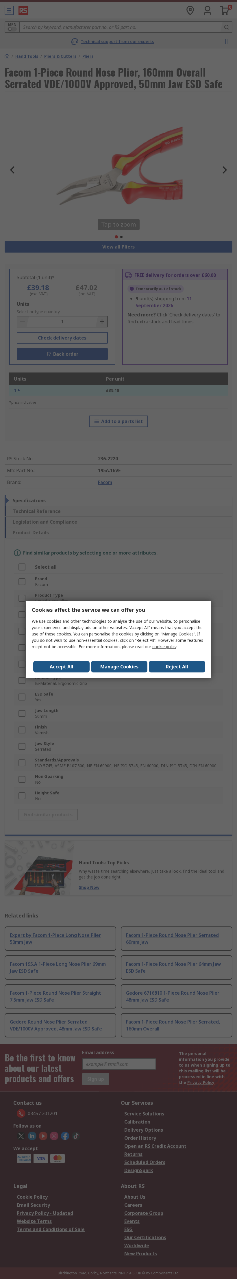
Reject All (177, 666)
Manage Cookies (119, 666)
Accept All (61, 666)
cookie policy (164, 646)
